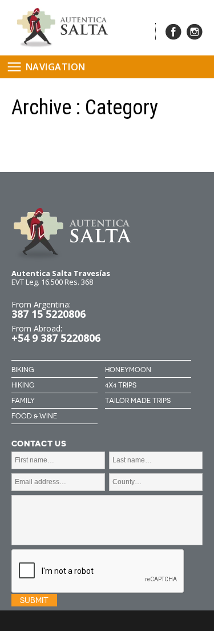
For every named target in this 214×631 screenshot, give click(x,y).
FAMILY (23, 400)
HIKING (22, 385)
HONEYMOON (128, 369)
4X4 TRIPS (120, 385)
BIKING (22, 369)
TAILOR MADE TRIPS (138, 400)
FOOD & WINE (34, 416)
